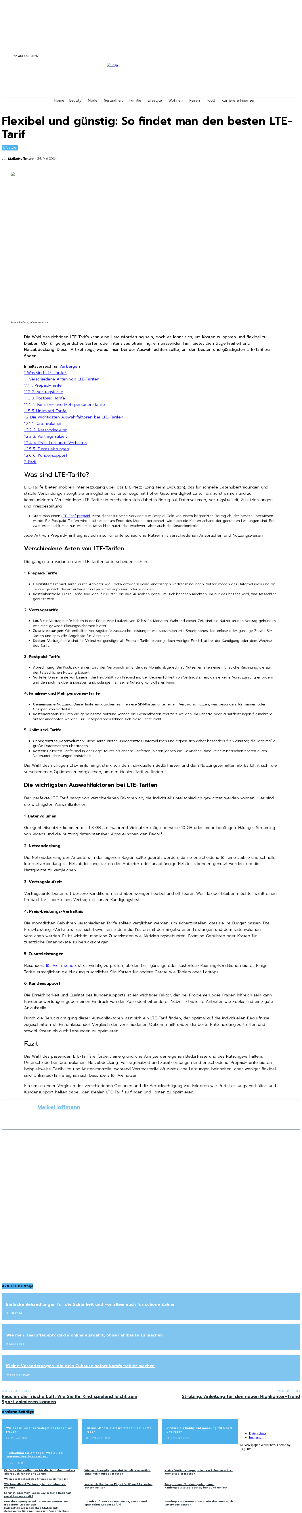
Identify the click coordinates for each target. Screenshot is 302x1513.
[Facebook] (244, 56)
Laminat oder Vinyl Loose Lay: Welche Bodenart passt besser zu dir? (37, 1494)
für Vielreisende (61, 965)
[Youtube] (267, 56)
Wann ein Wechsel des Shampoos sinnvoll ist (36, 1479)
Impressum (256, 1437)
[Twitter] (255, 56)
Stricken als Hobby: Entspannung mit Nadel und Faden (199, 1430)
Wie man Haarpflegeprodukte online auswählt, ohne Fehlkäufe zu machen (84, 1335)
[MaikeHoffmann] (19, 1114)
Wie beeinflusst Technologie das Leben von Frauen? (39, 1430)
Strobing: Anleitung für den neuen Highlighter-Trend (241, 1396)
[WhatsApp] (113, 156)
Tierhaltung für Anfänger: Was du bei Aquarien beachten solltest (34, 1455)
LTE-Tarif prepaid (75, 516)
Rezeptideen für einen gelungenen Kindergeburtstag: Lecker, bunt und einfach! (196, 1485)
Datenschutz (257, 1433)
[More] (129, 157)
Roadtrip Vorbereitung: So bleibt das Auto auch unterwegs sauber (198, 1503)
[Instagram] (249, 56)
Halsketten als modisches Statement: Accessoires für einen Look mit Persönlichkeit (36, 1509)
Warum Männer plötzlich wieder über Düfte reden (118, 1430)
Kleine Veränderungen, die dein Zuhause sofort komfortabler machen (80, 1366)
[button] (7, 56)
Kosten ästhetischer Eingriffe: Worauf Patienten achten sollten (118, 1485)
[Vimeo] (261, 56)
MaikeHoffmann (21, 158)
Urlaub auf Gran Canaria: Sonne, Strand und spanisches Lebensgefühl (115, 1503)
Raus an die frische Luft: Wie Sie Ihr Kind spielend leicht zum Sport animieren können (69, 1399)
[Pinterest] (97, 156)
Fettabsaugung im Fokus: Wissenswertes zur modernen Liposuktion (36, 1503)
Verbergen (69, 366)
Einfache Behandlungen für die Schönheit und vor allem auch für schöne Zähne (90, 1304)
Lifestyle (9, 147)
